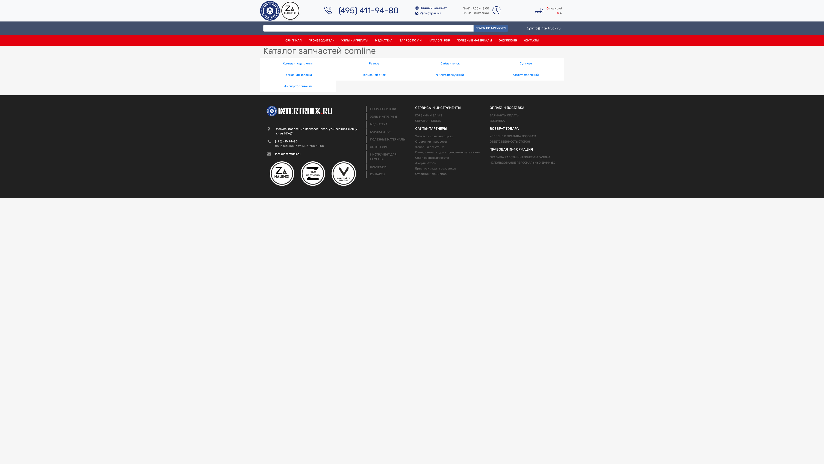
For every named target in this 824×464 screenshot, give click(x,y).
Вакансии (378, 167)
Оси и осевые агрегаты (432, 158)
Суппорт (526, 63)
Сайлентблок (450, 63)
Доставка (497, 121)
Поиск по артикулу (491, 28)
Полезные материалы (474, 40)
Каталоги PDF (439, 40)
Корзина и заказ (428, 115)
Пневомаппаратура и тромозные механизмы (447, 152)
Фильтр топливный (298, 86)
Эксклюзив (508, 40)
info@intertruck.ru (545, 28)
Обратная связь (428, 121)
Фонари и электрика (430, 147)
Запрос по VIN (410, 40)
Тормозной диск (374, 75)
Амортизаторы (425, 163)
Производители (322, 40)
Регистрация (430, 13)
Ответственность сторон (510, 141)
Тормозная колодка (298, 75)
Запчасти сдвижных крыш (434, 136)
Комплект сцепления (298, 63)
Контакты (531, 40)
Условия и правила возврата (513, 136)
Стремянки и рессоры (431, 141)
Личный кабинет (433, 8)
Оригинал (293, 40)
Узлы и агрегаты (354, 40)
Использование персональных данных (522, 163)
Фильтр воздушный (450, 75)
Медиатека (383, 40)
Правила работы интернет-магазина (520, 157)
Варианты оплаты (504, 115)
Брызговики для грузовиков (435, 168)
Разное (374, 63)
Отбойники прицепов (431, 174)
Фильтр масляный (526, 75)
